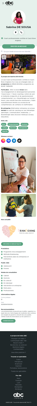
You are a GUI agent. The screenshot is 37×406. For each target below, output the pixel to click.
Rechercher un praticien (18, 345)
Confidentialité (18, 349)
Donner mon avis (8, 320)
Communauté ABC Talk (18, 340)
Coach (18, 359)
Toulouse (18, 380)
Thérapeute (19, 361)
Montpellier (18, 387)
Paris (18, 378)
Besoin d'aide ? (18, 343)
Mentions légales (18, 347)
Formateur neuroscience (18, 368)
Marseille (18, 385)
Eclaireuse (18, 364)
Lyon (18, 382)
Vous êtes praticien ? (18, 352)
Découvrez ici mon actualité (12, 244)
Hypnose (18, 366)
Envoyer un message (18, 46)
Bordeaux (18, 389)
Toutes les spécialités (18, 371)
